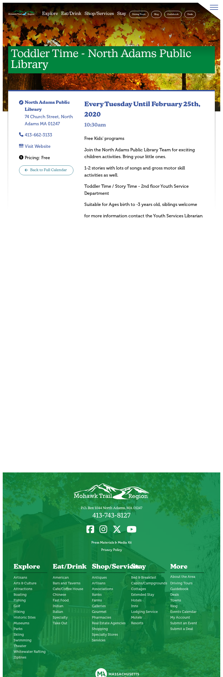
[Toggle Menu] (213, 7)
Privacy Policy (111, 550)
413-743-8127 (111, 516)
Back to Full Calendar (48, 170)
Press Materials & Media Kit (111, 542)
